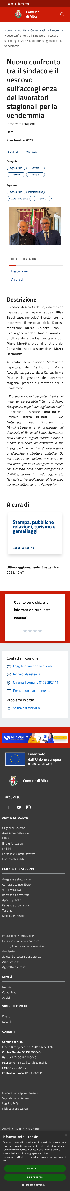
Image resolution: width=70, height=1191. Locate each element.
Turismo (7, 910)
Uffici (5, 838)
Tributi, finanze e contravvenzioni (23, 946)
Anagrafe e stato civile (16, 879)
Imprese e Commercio (15, 895)
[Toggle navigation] (7, 14)
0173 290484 (17, 1067)
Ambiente (8, 951)
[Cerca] (62, 14)
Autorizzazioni (11, 961)
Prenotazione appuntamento (20, 1093)
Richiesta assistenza (15, 1108)
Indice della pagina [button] (23, 259)
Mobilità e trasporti (14, 915)
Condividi (13, 152)
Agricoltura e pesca (14, 967)
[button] (34, 1185)
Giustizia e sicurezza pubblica (20, 941)
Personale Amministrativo (18, 854)
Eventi (6, 1016)
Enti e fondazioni (13, 843)
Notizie (6, 987)
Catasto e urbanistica (15, 905)
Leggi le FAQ (10, 1103)
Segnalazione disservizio (17, 1098)
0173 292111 (34, 1073)
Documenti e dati (13, 859)
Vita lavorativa (11, 889)
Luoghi (6, 1021)
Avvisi (6, 997)
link (4, 1160)
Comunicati (37, 30)
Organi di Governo (13, 828)
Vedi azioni (32, 152)
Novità (21, 30)
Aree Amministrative (15, 833)
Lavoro (54, 30)
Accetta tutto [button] (35, 1168)
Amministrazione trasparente (21, 1128)
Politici (6, 848)
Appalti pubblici (12, 900)
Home (8, 30)
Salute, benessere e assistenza (21, 956)
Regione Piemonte (17, 3)
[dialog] (35, 1161)
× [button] (65, 1134)
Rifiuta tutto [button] (35, 1177)
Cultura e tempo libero (16, 884)
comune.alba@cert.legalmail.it (28, 1062)
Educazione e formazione (18, 935)
